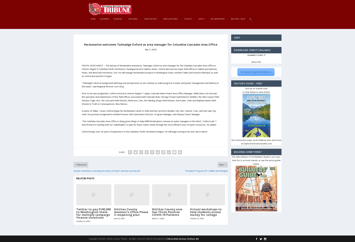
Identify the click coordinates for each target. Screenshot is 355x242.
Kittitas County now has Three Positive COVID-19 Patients (167, 212)
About (201, 19)
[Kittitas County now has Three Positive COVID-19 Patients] (169, 194)
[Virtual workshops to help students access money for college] (207, 194)
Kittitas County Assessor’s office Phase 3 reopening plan (131, 212)
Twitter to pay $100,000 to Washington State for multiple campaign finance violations (93, 213)
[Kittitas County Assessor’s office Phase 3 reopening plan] (131, 194)
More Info (256, 62)
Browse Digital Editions (256, 72)
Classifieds (104, 19)
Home (93, 19)
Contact (188, 19)
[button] (250, 23)
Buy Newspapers (218, 19)
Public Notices (150, 19)
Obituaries (133, 19)
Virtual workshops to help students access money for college (206, 212)
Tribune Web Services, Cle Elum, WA (182, 239)
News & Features (170, 19)
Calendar (117, 19)
